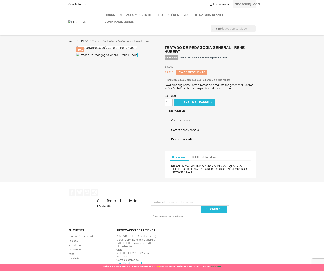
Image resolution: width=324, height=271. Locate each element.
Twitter (79, 192)
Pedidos (73, 240)
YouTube (87, 192)
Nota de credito (77, 245)
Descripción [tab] (179, 157)
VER (158, 266)
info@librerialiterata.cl (129, 263)
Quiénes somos (178, 15)
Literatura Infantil (208, 15)
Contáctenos (77, 4)
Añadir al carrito (195, 102)
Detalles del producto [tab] (204, 157)
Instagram (94, 192)
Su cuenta (76, 230)
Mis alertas (74, 258)
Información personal (80, 236)
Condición (171, 57)
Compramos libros (119, 21)
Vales (71, 254)
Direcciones (75, 249)
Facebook (72, 192)
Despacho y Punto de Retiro (141, 15)
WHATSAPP (216, 266)
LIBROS (110, 15)
